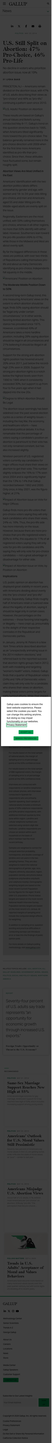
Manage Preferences (26, 738)
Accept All (26, 732)
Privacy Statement (16, 724)
